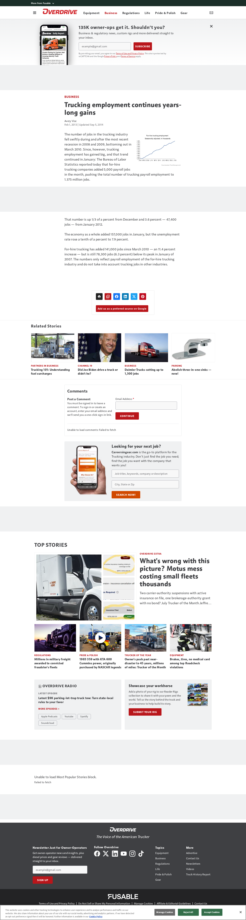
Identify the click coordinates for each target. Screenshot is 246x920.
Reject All (188, 912)
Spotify (84, 716)
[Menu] (35, 12)
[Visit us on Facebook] (97, 853)
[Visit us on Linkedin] (115, 853)
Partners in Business (44, 365)
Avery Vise (70, 121)
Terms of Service (128, 56)
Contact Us (200, 903)
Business (71, 97)
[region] (123, 912)
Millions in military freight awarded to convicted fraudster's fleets (52, 663)
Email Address (124, 399)
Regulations (42, 655)
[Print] (99, 296)
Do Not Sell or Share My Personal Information (104, 903)
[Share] (116, 296)
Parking (177, 365)
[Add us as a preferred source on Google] (108, 296)
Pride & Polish (88, 655)
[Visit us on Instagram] (132, 853)
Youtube (69, 716)
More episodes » (48, 708)
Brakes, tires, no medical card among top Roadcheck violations (190, 663)
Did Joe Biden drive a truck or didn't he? (98, 372)
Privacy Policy (110, 56)
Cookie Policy (95, 916)
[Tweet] (134, 296)
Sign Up (42, 880)
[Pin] (142, 296)
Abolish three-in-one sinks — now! (191, 372)
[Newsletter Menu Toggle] (211, 12)
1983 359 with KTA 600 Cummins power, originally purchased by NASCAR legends (100, 663)
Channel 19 (85, 365)
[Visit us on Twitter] (106, 853)
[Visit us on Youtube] (124, 853)
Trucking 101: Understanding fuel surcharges (50, 372)
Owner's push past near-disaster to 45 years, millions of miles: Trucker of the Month (145, 663)
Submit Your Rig (145, 712)
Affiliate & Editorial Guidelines (174, 903)
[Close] (240, 912)
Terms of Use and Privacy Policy (130, 53)
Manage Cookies (143, 903)
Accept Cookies (212, 912)
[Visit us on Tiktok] (141, 853)
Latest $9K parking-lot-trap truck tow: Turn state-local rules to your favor (75, 700)
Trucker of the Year (138, 655)
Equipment (177, 655)
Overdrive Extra (151, 553)
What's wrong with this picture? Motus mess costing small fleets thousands (175, 572)
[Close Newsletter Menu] (211, 26)
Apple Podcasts (49, 716)
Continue (127, 416)
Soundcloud (47, 722)
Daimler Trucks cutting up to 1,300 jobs (144, 372)
